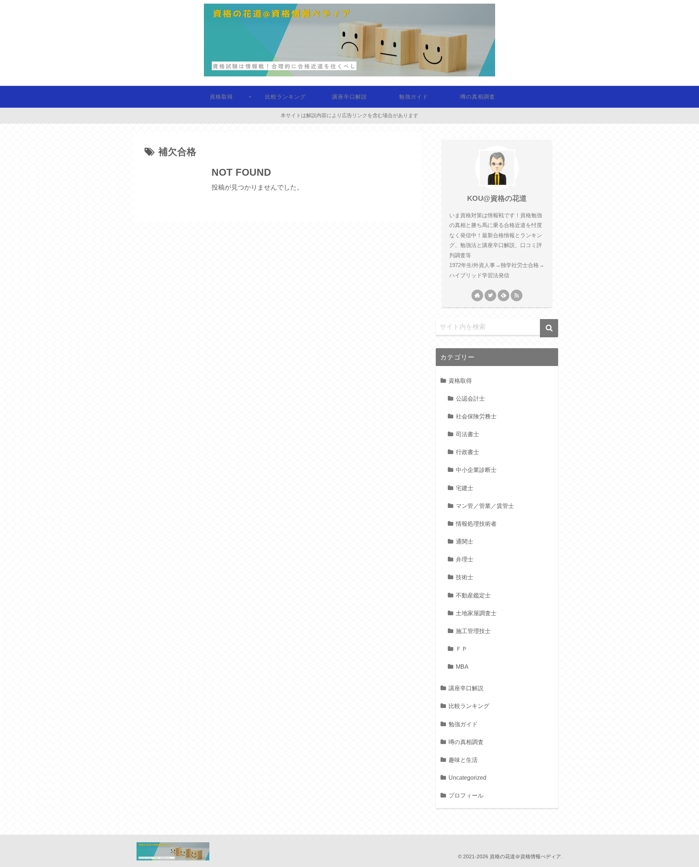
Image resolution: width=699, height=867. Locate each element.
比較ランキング (469, 706)
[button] (549, 328)
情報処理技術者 (476, 523)
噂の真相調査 (466, 742)
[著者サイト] (477, 295)
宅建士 (464, 488)
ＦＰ (461, 648)
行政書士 (467, 452)
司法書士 (467, 434)
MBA (462, 666)
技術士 (464, 577)
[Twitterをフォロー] (490, 295)
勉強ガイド (463, 724)
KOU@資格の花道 (497, 198)
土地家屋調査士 (476, 613)
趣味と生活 (463, 759)
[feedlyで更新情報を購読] (503, 295)
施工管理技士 (473, 631)
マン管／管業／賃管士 (485, 505)
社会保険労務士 (476, 416)
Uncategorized (467, 777)
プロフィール (466, 795)
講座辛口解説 (466, 688)
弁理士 (464, 559)
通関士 (464, 541)
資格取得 (460, 380)
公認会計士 (470, 398)
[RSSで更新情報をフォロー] (516, 295)
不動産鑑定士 (473, 595)
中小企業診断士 (476, 469)
